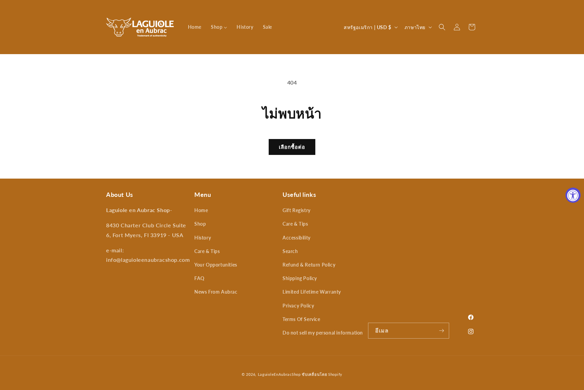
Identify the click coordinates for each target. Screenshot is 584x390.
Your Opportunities (215, 265)
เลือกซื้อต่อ (292, 147)
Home (201, 210)
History (202, 237)
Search (290, 251)
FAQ (199, 278)
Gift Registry (297, 210)
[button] (442, 27)
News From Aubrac (216, 292)
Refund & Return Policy (309, 265)
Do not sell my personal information (323, 333)
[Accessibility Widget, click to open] (573, 195)
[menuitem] (194, 27)
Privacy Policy (298, 305)
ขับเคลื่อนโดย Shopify (322, 374)
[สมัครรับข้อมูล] (441, 331)
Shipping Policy (300, 278)
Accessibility (297, 237)
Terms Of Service (301, 319)
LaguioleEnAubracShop (279, 374)
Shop (200, 224)
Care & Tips (207, 251)
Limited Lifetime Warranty (312, 292)
